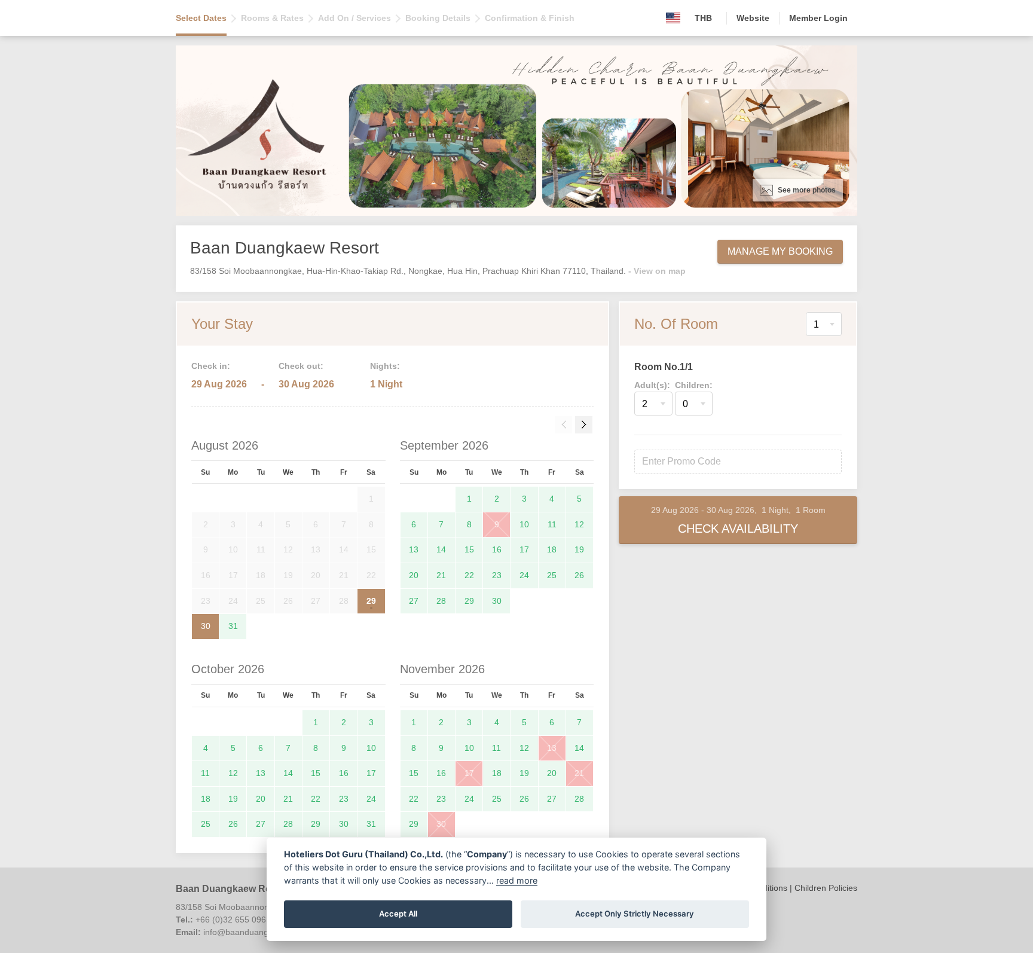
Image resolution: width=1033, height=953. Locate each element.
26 (579, 575)
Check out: (301, 366)
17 (524, 549)
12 (579, 524)
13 (413, 549)
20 (413, 575)
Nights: (385, 366)
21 (441, 575)
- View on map (657, 271)
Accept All (398, 913)
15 (469, 549)
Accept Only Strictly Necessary (634, 913)
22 (469, 575)
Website (752, 18)
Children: (694, 385)
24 (524, 575)
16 (497, 549)
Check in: (210, 366)
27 (413, 601)
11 (552, 524)
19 (579, 549)
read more (516, 880)
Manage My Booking (780, 251)
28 (441, 601)
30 (205, 626)
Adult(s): (652, 385)
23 (497, 575)
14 (441, 549)
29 (371, 601)
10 (524, 524)
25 (552, 575)
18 (552, 549)
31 (233, 626)
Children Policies (825, 888)
